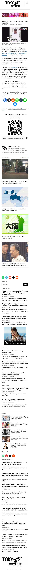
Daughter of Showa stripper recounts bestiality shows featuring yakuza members (14, 304)
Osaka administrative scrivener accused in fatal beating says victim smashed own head (15, 362)
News (3, 110)
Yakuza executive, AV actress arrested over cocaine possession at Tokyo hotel (19, 437)
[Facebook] (5, 100)
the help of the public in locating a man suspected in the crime (14, 53)
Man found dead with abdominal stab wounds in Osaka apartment (13, 373)
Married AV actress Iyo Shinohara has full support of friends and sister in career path (19, 445)
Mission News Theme (11, 570)
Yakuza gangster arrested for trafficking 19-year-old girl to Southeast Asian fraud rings (15, 474)
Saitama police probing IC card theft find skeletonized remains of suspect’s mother (14, 264)
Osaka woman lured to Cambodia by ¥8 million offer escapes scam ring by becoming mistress (15, 486)
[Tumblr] (21, 100)
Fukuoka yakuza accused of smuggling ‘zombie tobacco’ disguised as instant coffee (14, 546)
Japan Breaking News (20, 109)
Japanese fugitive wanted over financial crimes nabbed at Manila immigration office (15, 509)
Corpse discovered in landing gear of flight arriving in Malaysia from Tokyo (14, 463)
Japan (13, 109)
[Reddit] (13, 100)
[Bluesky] (15, 104)
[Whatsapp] (17, 100)
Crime (9, 109)
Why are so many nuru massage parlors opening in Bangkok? (13, 498)
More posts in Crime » (24, 157)
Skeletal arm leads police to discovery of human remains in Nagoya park (13, 400)
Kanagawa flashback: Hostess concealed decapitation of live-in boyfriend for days (14, 317)
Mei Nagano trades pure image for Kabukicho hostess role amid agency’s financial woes (19, 424)
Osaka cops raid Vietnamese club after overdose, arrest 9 (13, 351)
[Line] (25, 100)
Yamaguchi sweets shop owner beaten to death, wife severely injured (13, 209)
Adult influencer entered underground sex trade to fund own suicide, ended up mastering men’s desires (19, 417)
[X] (9, 100)
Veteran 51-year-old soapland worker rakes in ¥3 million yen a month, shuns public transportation (15, 292)
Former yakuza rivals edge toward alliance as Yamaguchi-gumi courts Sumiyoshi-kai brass (18, 431)
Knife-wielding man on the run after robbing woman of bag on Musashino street (14, 182)
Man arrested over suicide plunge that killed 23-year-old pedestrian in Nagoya (15, 389)
